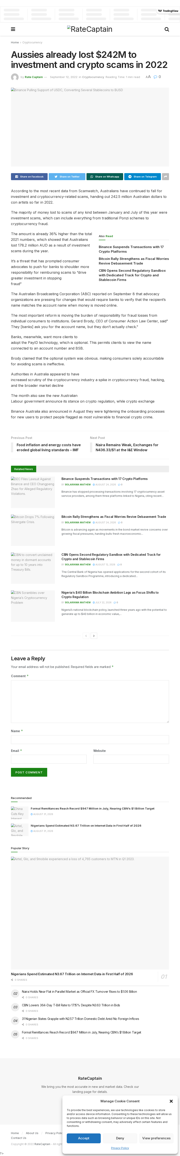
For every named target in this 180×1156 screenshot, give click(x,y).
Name (17, 731)
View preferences (156, 1138)
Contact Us (18, 1138)
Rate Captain (34, 77)
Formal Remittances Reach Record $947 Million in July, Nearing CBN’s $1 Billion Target (92, 808)
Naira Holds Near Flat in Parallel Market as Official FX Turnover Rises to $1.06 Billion (79, 991)
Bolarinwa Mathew (78, 484)
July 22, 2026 (103, 602)
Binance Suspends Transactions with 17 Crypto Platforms (104, 479)
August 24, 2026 (105, 484)
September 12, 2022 (63, 77)
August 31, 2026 (43, 814)
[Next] (94, 636)
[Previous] (86, 636)
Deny (120, 1138)
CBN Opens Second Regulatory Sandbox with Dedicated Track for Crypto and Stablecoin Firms (132, 275)
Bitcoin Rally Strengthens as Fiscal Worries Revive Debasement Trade (113, 517)
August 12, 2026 (105, 564)
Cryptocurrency (32, 42)
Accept (83, 1138)
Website (99, 751)
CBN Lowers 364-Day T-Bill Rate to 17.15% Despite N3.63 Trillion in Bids (71, 1005)
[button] (171, 1101)
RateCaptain (42, 1144)
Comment (20, 676)
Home (15, 42)
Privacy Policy (120, 1148)
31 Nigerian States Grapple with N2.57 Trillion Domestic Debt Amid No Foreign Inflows (80, 1019)
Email (16, 751)
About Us (32, 1133)
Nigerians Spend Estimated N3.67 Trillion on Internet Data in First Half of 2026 (86, 825)
